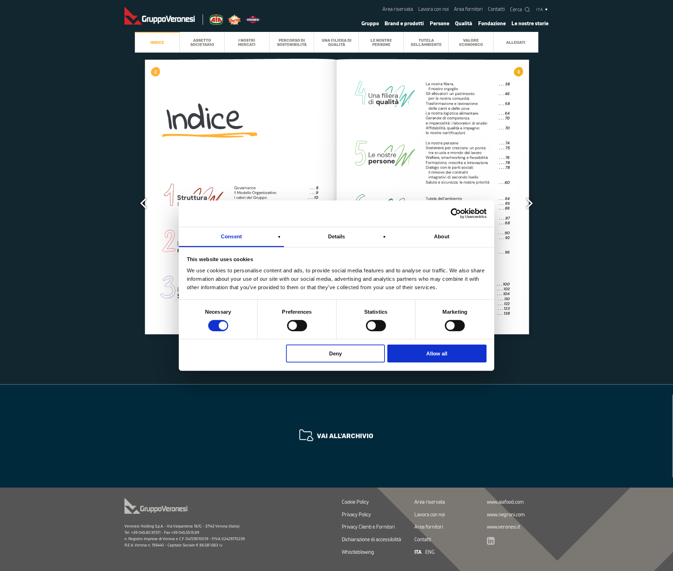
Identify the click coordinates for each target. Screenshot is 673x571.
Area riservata (397, 9)
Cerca (516, 10)
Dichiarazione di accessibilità (371, 540)
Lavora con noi (433, 9)
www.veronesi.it (503, 527)
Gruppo (370, 23)
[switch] (297, 325)
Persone (439, 23)
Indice (157, 42)
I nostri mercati (247, 42)
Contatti (496, 9)
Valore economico (471, 42)
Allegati (515, 42)
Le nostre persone (381, 42)
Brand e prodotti (404, 23)
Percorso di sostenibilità (292, 42)
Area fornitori (468, 9)
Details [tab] (336, 236)
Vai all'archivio (345, 436)
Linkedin (491, 541)
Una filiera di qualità (337, 42)
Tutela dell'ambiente (426, 42)
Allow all (436, 353)
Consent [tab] (231, 236)
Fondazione (492, 23)
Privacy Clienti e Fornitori (368, 527)
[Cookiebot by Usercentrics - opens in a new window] (456, 213)
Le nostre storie (530, 23)
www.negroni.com (506, 515)
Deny (335, 353)
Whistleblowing (358, 552)
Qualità (463, 23)
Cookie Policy (355, 502)
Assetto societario (202, 42)
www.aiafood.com (505, 502)
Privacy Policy (356, 515)
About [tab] (441, 236)
